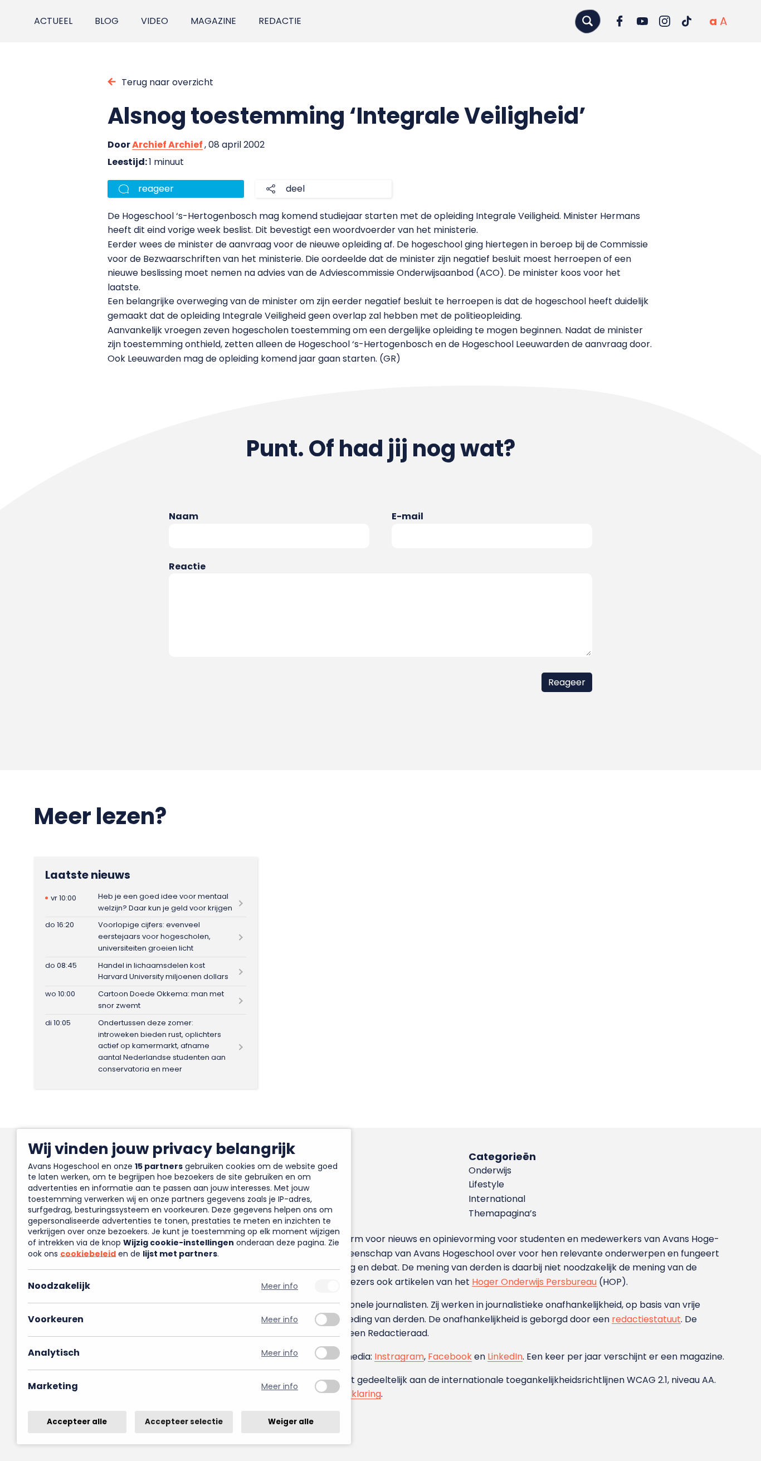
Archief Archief (167, 144)
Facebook (450, 1356)
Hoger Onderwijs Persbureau (534, 1281)
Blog (107, 20)
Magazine (213, 20)
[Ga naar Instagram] (664, 21)
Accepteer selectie (184, 1421)
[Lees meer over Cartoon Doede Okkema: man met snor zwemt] (145, 1000)
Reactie (187, 566)
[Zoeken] (588, 20)
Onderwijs (490, 1170)
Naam (183, 516)
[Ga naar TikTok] (687, 21)
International (497, 1198)
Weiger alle (291, 1421)
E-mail (407, 516)
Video (154, 20)
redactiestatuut (646, 1319)
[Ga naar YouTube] (642, 21)
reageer (156, 188)
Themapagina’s (502, 1213)
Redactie (279, 20)
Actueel (53, 20)
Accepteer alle (77, 1421)
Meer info (279, 1286)
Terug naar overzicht (167, 82)
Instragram (399, 1356)
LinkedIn (505, 1356)
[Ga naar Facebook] (620, 21)
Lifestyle (486, 1184)
